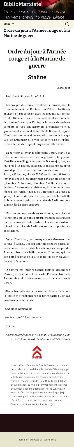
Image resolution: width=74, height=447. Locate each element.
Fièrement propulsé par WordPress (37, 439)
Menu (7, 24)
